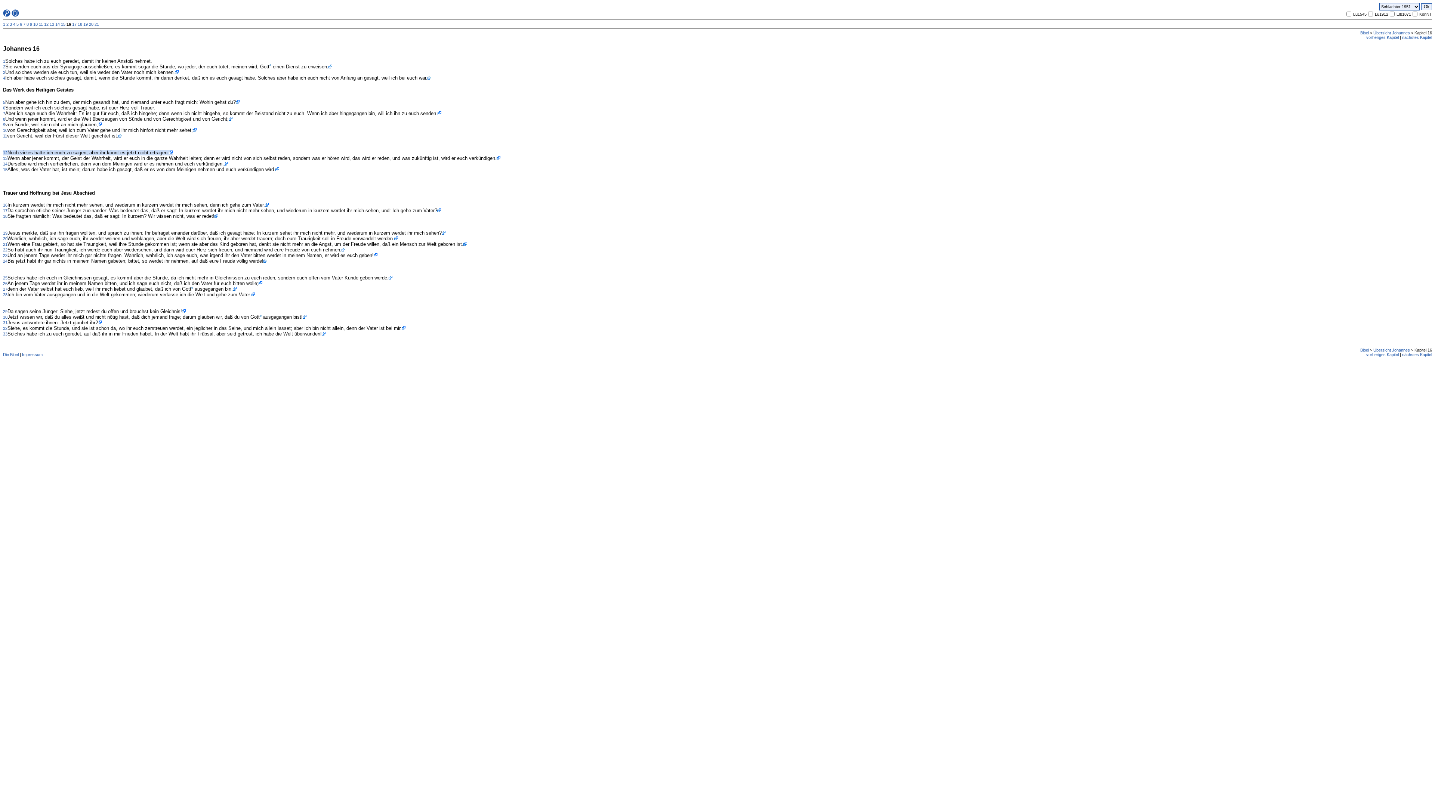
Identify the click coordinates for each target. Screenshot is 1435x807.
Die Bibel (11, 354)
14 (57, 24)
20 (91, 24)
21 (97, 24)
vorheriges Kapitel (1382, 37)
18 (80, 24)
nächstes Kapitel (1417, 37)
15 (63, 24)
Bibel (1364, 33)
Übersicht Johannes (1391, 33)
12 (46, 24)
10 (35, 24)
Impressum (32, 354)
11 (41, 24)
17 (74, 24)
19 (85, 24)
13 (52, 24)
